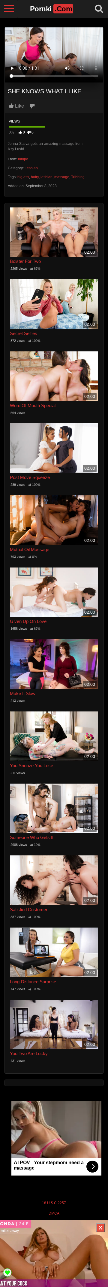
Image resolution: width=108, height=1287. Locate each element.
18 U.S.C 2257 (54, 1203)
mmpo (23, 159)
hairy (35, 177)
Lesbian (31, 168)
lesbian (46, 177)
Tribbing (78, 177)
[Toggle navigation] (9, 9)
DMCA (54, 1213)
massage (61, 177)
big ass (23, 177)
